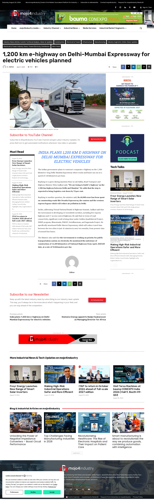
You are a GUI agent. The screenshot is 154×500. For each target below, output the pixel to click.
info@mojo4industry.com (81, 484)
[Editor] (5, 67)
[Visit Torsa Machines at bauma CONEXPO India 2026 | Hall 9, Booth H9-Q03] (128, 374)
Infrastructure (87, 42)
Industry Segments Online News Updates (123, 42)
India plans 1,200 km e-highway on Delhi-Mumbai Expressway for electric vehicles (30, 318)
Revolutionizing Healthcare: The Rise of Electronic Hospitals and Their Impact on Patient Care (92, 441)
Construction (59, 42)
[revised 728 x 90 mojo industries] (99, 22)
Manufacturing (100, 42)
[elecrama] (127, 120)
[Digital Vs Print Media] (58, 343)
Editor (11, 67)
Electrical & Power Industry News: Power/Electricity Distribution (27, 46)
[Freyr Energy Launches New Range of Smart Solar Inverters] (127, 180)
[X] (129, 7)
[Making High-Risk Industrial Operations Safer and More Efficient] (127, 225)
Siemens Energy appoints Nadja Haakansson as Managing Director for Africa (84, 318)
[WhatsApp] (138, 67)
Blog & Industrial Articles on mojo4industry (35, 408)
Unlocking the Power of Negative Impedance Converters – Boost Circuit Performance (25, 440)
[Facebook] (115, 7)
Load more (76, 453)
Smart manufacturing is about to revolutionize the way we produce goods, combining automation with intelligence (127, 441)
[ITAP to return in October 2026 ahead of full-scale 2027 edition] (94, 374)
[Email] (144, 67)
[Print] (149, 67)
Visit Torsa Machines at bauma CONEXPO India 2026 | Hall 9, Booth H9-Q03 (127, 391)
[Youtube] (134, 7)
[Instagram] (120, 7)
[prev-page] (111, 265)
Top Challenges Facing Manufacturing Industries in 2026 (59, 438)
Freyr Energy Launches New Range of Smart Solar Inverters (22, 163)
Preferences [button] (52, 487)
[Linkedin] (125, 7)
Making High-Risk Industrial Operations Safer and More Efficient (21, 188)
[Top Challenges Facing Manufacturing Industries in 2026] (60, 422)
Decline (33, 492)
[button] (140, 28)
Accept (52, 492)
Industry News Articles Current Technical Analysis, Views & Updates (28, 42)
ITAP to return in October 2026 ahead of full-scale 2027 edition (22, 218)
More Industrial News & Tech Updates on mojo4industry (44, 357)
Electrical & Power (73, 42)
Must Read (56, 46)
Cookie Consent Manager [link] (13, 475)
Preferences (14, 492)
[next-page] (115, 265)
